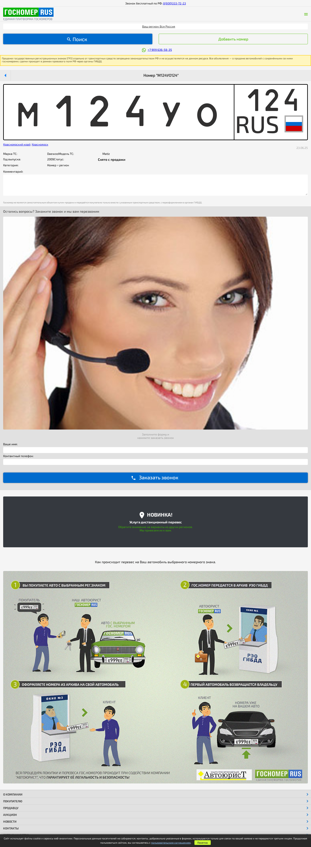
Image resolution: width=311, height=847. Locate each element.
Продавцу (10, 808)
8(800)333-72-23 (174, 3)
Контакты (11, 828)
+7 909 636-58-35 (160, 49)
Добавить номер (233, 39)
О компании (12, 794)
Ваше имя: (10, 444)
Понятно (202, 842)
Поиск (80, 39)
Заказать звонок (158, 477)
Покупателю (12, 801)
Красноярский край (16, 144)
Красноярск (40, 144)
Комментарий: (13, 171)
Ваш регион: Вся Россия (158, 26)
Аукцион (10, 815)
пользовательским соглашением (171, 842)
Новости (10, 821)
